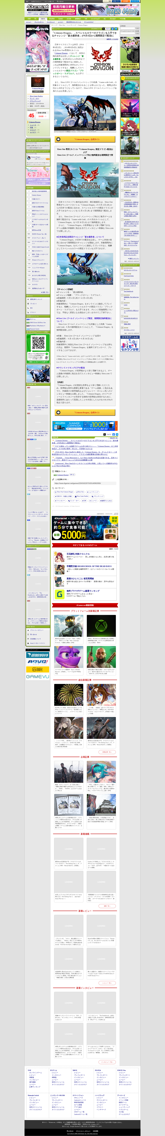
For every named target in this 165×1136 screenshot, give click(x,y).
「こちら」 (93, 1124)
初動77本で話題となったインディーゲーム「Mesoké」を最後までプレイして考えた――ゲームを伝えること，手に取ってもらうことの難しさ (38, 540)
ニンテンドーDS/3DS (57, 1095)
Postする (108, 28)
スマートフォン (78, 1095)
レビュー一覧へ (107, 983)
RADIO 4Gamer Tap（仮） (40, 234)
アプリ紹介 (78, 1107)
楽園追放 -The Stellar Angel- (131, 298)
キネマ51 (35, 284)
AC (105, 18)
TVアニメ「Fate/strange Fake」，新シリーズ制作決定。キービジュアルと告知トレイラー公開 (131, 243)
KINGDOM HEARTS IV (131, 318)
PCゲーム (33, 319)
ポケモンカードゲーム (130, 270)
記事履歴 (125, 1)
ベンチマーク (101, 1109)
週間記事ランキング (36, 299)
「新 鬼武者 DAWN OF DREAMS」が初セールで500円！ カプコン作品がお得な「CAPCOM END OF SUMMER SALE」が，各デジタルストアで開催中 (131, 224)
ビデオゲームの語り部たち (40, 264)
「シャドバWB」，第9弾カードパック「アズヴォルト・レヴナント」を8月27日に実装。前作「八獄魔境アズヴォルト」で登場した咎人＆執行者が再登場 (68, 743)
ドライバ (33, 312)
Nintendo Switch (34, 329)
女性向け (78, 18)
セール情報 (78, 1105)
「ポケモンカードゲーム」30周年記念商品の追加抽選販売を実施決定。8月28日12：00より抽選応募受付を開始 (131, 165)
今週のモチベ (36, 199)
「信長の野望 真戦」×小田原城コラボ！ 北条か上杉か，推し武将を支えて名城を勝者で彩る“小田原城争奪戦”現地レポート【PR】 (101, 819)
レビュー (28, 22)
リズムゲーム (123, 1109)
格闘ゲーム (123, 1102)
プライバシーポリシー (36, 630)
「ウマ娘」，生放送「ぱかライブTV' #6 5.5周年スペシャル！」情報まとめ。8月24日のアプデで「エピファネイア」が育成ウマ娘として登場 (101, 710)
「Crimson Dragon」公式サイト (87, 139)
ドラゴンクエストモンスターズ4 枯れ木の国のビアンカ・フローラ (131, 283)
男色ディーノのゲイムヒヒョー (40, 215)
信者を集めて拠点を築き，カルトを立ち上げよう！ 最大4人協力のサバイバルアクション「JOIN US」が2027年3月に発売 (101, 671)
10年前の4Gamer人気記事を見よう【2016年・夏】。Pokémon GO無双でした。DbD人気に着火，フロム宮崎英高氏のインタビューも (38, 434)
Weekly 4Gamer (36, 195)
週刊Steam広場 (36, 230)
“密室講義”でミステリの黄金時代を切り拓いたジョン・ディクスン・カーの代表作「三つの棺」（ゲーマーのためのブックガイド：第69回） (101, 897)
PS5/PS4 (51, 18)
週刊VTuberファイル (38, 210)
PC (35, 18)
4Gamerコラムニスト (38, 260)
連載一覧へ (45, 292)
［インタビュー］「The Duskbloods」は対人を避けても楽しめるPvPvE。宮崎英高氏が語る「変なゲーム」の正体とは (38, 595)
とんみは (106, 501)
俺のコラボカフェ (37, 251)
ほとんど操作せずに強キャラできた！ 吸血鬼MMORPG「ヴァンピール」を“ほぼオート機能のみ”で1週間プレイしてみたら (38, 488)
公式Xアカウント (36, 1)
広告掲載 (95, 1131)
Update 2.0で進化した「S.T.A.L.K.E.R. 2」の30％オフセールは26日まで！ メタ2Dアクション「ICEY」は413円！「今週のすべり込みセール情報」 (101, 864)
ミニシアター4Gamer (38, 267)
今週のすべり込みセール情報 (40, 225)
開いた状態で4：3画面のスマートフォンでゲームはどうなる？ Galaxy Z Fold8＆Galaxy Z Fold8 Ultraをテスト (101, 973)
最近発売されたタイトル (73, 22)
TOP (29, 18)
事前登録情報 (79, 1102)
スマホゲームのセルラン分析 (40, 220)
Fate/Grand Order (129, 275)
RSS (27, 1)
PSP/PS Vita (121, 1070)
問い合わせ (60, 1)
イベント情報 (123, 1100)
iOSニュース (78, 1098)
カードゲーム (123, 1105)
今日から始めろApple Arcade (40, 247)
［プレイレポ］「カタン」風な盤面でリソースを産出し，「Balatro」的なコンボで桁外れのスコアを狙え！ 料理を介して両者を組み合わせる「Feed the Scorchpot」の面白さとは (68, 941)
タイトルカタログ (58, 1084)
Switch (60, 18)
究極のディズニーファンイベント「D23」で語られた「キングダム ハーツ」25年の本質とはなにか (38, 569)
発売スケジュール (58, 1082)
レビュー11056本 (32, 14)
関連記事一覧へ (114, 438)
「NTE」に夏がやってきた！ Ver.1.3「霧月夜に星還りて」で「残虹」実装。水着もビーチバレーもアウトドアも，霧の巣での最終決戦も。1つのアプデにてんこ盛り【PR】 (101, 787)
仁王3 (125, 305)
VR (86, 18)
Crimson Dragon (38, 88)
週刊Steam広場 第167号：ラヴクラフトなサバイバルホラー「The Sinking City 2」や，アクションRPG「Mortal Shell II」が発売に (101, 742)
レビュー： (42, 159)
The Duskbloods (128, 291)
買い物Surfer (36, 271)
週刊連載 (32, 1082)
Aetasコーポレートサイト (37, 643)
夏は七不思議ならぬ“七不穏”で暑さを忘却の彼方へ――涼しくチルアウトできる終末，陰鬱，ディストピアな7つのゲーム (38, 459)
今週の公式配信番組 (38, 206)
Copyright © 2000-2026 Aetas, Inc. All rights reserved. (82, 1133)
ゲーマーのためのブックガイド (40, 242)
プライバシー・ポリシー (83, 1131)
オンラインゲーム (35, 1073)
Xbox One (81, 492)
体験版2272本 (43, 14)
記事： (37, 159)
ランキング (135, 1)
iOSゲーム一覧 (79, 1112)
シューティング (93, 492)
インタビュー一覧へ (107, 1062)
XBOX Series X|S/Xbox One (38, 322)
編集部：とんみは (112, 39)
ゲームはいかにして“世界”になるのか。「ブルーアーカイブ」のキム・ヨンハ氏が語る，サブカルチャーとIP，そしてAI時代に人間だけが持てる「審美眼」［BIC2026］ (101, 1049)
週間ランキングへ (134, 258)
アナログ (113, 18)
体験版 (31, 1077)
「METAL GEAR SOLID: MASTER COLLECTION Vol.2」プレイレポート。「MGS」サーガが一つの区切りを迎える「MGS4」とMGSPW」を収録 (131, 253)
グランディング (35, 101)
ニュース (33, 125)
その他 (121, 1112)
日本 (84, 501)
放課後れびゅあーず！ (38, 288)
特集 (31, 127)
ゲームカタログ (88, 22)
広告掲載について (35, 638)
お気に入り (116, 1)
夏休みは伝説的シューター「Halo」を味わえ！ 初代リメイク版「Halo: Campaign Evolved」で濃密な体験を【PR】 (67, 640)
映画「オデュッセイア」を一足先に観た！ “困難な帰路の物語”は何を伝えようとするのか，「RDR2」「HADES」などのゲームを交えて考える (38, 408)
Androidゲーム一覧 (80, 1114)
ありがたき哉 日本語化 (39, 275)
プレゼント (33, 303)
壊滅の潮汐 (127, 324)
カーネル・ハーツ (129, 329)
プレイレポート (39, 22)
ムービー (60, 22)
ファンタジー (60, 501)
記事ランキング (34, 1087)
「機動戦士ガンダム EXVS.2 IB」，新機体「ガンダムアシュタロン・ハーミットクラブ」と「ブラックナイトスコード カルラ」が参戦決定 (131, 194)
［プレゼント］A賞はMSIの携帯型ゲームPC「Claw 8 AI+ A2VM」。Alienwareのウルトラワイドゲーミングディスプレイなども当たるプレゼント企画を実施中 (131, 175)
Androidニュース (80, 1100)
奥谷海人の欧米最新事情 (39, 191)
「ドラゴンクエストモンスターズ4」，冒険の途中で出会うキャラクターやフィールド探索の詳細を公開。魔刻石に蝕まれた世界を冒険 (131, 185)
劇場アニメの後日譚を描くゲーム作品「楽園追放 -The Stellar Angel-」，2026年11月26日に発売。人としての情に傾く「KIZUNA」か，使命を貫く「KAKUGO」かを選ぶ (131, 233)
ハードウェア (95, 18)
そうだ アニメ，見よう (39, 238)
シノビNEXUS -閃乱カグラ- (131, 311)
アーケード (121, 1095)
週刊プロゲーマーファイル (40, 203)
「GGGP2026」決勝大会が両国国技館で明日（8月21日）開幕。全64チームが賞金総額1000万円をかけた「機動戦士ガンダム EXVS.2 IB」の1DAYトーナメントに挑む (131, 204)
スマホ (69, 18)
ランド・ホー (34, 98)
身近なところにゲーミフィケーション (40, 280)
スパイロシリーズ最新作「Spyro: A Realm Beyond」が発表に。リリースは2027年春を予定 (68, 671)
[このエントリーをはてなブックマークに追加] (116, 30)
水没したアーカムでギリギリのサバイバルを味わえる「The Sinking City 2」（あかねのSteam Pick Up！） (68, 896)
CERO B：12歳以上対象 (64, 496)
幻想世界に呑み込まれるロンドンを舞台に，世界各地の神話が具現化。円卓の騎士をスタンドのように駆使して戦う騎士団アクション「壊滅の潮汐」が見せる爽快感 (68, 974)
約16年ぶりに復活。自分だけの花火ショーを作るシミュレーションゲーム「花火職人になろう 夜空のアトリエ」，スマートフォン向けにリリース (68, 710)
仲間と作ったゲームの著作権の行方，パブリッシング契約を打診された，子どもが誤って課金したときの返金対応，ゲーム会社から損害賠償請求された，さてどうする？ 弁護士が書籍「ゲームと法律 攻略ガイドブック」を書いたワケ (38, 621)
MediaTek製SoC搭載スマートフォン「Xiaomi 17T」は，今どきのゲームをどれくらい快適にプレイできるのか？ (101, 940)
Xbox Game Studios (36, 96)
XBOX (43, 19)
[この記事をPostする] (103, 29)
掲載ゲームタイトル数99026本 (37, 12)
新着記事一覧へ (107, 752)
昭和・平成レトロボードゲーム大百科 (40, 255)
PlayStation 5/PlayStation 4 (37, 325)
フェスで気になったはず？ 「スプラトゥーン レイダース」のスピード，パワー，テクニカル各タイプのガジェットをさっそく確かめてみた (38, 514)
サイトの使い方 (49, 1)
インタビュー (51, 22)
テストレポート (102, 1100)
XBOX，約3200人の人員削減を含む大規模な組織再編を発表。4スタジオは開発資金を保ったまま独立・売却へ (101, 640)
